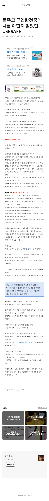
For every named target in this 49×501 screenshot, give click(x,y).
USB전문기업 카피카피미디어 (17, 52)
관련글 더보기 (42, 408)
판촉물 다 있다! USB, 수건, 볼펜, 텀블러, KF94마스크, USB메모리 (16, 73)
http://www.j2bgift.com (16, 66)
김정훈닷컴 (9, 456)
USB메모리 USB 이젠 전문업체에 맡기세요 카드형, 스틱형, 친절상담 (17, 56)
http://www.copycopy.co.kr (18, 49)
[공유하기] (12, 390)
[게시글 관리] (15, 390)
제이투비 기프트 (15, 69)
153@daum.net (10, 460)
